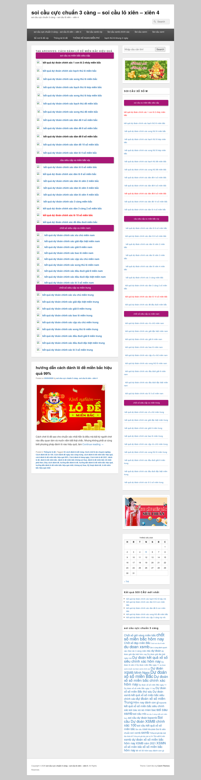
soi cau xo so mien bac (142, 710)
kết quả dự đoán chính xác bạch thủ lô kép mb (146, 598)
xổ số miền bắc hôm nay (143, 748)
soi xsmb (135, 732)
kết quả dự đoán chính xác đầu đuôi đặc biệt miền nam (75, 276)
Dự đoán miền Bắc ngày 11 (147, 664)
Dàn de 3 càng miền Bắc (139, 650)
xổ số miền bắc (133, 747)
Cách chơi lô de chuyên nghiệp (98, 452)
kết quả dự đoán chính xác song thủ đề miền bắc (70, 111)
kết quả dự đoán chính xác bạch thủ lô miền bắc (70, 70)
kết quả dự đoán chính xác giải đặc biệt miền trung (70, 301)
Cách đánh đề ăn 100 (44, 454)
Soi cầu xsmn (141, 31)
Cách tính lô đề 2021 (98, 457)
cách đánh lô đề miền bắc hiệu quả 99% (52, 457)
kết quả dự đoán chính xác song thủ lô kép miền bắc (72, 95)
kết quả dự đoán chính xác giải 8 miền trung (66, 308)
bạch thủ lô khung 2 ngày (116, 37)
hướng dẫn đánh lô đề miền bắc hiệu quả (96, 462)
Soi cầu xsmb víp (94, 31)
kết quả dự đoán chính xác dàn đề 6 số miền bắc (70, 128)
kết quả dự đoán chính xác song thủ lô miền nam (71, 265)
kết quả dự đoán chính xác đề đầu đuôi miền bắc (69, 222)
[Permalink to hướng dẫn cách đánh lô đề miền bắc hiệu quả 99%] (71, 432)
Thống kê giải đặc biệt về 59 (143, 736)
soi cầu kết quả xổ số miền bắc (143, 727)
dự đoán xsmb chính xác (141, 669)
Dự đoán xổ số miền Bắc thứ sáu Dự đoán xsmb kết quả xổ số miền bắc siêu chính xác (145, 693)
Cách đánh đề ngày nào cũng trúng (68, 454)
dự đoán (156, 650)
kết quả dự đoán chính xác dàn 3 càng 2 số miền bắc (72, 208)
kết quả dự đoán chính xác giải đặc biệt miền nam (72, 241)
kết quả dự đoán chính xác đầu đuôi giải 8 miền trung (72, 336)
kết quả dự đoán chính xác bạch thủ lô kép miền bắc (72, 87)
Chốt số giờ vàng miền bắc (140, 635)
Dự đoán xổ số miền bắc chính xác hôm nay (146, 680)
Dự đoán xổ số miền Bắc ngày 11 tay (139, 688)
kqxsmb (162, 702)
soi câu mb (139, 714)
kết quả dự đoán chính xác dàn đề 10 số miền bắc (71, 144)
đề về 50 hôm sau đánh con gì (150, 750)
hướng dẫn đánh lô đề (69, 462)
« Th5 (126, 581)
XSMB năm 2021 (146, 743)
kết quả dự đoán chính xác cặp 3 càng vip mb (145, 617)
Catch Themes (163, 765)
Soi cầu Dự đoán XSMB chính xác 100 (144, 721)
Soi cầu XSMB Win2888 (145, 729)
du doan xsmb (136, 646)
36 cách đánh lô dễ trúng (74, 452)
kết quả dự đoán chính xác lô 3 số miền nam (69, 282)
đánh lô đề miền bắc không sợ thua (72, 460)
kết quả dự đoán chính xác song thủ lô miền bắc (70, 79)
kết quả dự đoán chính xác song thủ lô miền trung (70, 329)
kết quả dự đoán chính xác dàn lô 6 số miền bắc (70, 167)
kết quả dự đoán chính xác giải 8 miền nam (68, 247)
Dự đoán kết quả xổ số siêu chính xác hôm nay (146, 659)
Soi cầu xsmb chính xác (118, 31)
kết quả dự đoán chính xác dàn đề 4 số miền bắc (70, 120)
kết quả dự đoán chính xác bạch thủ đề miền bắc (70, 103)
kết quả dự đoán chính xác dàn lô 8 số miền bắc (69, 174)
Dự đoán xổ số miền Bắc (145, 674)
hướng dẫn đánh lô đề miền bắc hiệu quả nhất (55, 465)
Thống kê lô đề (61, 37)
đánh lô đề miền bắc (49, 460)
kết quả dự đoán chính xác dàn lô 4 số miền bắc (70, 152)
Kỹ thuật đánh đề (94, 465)
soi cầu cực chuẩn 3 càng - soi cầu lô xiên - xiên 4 (77, 378)
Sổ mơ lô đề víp (41, 37)
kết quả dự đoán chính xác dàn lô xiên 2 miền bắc (70, 181)
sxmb (145, 732)
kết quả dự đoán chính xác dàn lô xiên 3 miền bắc (70, 188)
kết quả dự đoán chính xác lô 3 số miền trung (67, 349)
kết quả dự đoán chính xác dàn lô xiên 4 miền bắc (70, 194)
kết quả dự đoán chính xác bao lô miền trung (67, 315)
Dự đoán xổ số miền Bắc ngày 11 (152, 684)
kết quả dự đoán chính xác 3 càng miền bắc (67, 201)
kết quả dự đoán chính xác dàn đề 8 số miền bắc (70, 136)
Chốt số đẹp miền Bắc (137, 643)
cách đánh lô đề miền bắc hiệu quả (98, 454)
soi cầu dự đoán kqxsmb (142, 717)
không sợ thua (80, 465)
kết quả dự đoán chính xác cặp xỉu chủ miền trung (70, 322)
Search (160, 49)
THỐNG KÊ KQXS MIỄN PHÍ (86, 37)
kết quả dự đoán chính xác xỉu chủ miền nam (69, 235)
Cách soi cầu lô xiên (158, 643)
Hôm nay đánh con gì (146, 702)
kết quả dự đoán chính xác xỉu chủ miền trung (68, 294)
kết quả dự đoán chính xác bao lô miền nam (68, 253)
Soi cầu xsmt (158, 31)
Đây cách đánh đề (51, 462)
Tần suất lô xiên (159, 736)
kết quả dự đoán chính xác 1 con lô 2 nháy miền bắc (72, 62)
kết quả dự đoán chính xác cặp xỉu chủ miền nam (71, 259)
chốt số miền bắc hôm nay (144, 636)
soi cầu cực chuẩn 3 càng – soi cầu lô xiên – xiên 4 (95, 12)
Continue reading (92, 444)
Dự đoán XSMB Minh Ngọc (143, 670)
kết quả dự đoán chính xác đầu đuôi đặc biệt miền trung (73, 343)
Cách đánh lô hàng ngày (79, 457)
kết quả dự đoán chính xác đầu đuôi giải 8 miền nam (73, 271)
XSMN (161, 743)
